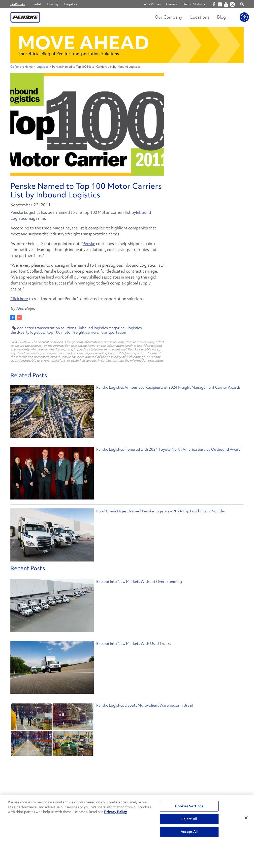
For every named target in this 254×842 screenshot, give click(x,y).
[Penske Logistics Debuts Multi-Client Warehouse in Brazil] (52, 730)
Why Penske (152, 4)
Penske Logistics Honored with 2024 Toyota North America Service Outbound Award (168, 449)
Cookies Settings (189, 806)
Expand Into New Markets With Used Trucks (133, 644)
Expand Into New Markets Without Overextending (139, 582)
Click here (19, 298)
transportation (113, 332)
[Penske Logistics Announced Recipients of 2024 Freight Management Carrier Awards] (52, 412)
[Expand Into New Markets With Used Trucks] (52, 668)
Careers (172, 4)
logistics (135, 328)
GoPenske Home (21, 67)
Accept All (189, 831)
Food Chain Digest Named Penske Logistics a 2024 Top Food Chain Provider (160, 511)
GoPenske (17, 4)
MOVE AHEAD (83, 42)
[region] (127, 818)
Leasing (52, 4)
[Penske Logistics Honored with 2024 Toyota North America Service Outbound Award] (52, 474)
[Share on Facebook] (12, 317)
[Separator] (19, 317)
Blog (221, 17)
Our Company (168, 17)
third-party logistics (27, 332)
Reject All (189, 819)
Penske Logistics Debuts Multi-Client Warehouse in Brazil (144, 705)
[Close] (246, 817)
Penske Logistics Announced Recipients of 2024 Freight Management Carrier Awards (168, 387)
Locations (199, 17)
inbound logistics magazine (102, 328)
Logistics (70, 4)
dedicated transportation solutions (46, 328)
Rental (36, 4)
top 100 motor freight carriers (72, 332)
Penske (89, 243)
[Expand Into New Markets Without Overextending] (52, 606)
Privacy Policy (115, 812)
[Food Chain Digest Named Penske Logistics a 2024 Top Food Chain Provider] (52, 535)
